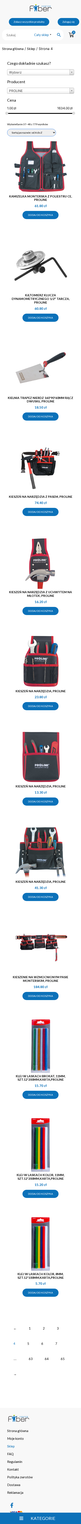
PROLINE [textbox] (16, 91)
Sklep (31, 49)
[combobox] (40, 72)
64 (47, 1359)
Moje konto (15, 1438)
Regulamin (14, 1462)
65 (63, 1359)
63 (31, 1359)
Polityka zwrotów (20, 1477)
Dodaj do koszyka (40, 215)
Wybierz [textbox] (15, 72)
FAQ (10, 1454)
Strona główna (13, 49)
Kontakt (13, 1469)
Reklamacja (15, 1492)
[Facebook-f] (11, 1505)
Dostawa (13, 1485)
